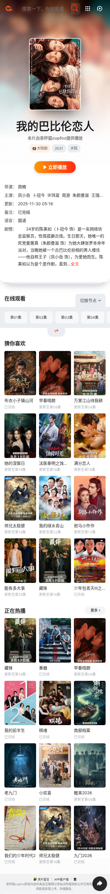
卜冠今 (39, 195)
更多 (94, 610)
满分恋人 (82, 463)
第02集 (41, 317)
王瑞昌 (97, 195)
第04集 (93, 317)
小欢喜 (45, 792)
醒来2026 (83, 792)
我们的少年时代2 (19, 855)
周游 (66, 195)
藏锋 (43, 588)
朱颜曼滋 (80, 195)
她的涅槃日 (14, 463)
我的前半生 (14, 730)
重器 (43, 667)
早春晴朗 (47, 400)
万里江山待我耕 (88, 400)
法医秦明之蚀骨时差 (55, 463)
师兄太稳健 (14, 525)
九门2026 (83, 855)
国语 (22, 220)
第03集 (67, 317)
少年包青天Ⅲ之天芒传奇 (90, 588)
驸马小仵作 (84, 525)
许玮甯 (53, 195)
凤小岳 (24, 195)
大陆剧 (42, 148)
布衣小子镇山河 (18, 400)
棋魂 (43, 730)
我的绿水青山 (51, 525)
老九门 (10, 792)
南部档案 (82, 730)
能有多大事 (14, 588)
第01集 (15, 317)
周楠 (22, 186)
